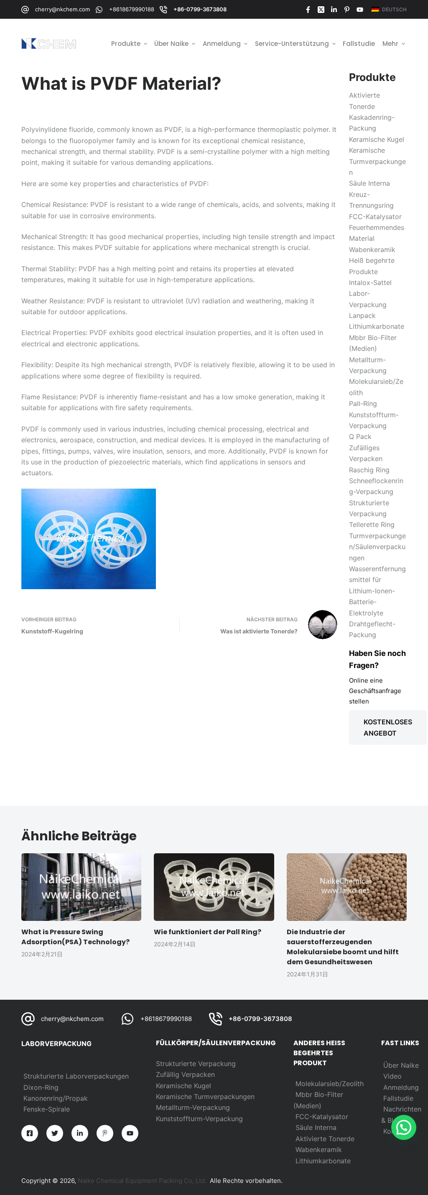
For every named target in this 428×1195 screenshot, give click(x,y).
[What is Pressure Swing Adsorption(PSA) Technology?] (81, 887)
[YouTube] (360, 9)
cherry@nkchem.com (62, 9)
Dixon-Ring (41, 1087)
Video (392, 1076)
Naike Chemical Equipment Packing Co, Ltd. (142, 1181)
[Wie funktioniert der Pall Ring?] (214, 887)
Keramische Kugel (183, 1086)
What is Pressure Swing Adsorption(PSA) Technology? (75, 937)
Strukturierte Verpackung (196, 1063)
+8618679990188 (131, 9)
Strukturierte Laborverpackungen (76, 1076)
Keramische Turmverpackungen (205, 1096)
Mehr (390, 43)
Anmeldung (401, 1087)
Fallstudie (398, 1098)
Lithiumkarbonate (323, 1161)
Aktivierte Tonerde (325, 1138)
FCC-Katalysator (322, 1116)
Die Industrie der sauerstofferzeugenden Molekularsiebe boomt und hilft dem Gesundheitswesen (343, 947)
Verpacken (198, 1074)
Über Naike (401, 1065)
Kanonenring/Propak (55, 1098)
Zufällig (168, 1074)
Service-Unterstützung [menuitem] (292, 43)
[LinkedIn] (334, 9)
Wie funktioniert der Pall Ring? (207, 932)
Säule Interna (316, 1127)
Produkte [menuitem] (125, 43)
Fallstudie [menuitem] (359, 43)
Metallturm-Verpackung (193, 1107)
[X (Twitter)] (321, 9)
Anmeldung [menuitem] (222, 43)
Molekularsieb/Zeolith (330, 1083)
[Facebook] (308, 9)
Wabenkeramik (319, 1149)
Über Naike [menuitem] (171, 43)
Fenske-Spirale (46, 1109)
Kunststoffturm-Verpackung (199, 1118)
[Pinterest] (347, 9)
